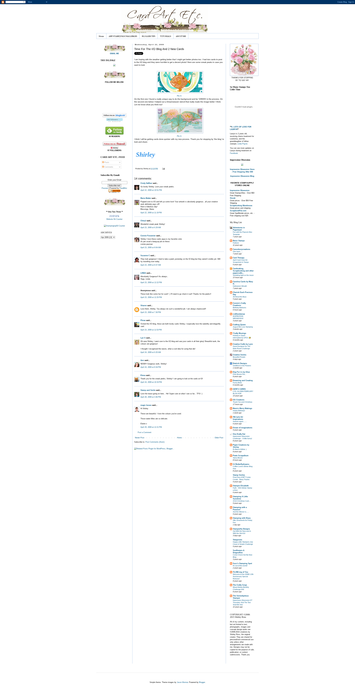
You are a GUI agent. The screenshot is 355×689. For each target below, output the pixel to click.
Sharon (143, 305)
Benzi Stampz (239, 241)
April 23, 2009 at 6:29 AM (150, 227)
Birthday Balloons (239, 308)
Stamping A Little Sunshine (240, 497)
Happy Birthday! (239, 411)
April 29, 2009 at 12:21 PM (151, 427)
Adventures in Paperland (239, 229)
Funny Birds (237, 383)
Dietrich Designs (240, 363)
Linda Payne (242, 144)
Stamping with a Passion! (240, 508)
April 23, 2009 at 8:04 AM (150, 247)
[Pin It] (179, 81)
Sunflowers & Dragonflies (238, 551)
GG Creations (238, 400)
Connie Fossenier (148, 236)
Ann (142, 360)
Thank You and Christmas (242, 402)
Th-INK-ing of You (240, 572)
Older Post (219, 438)
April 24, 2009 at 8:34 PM (150, 367)
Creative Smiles (239, 355)
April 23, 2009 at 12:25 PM (151, 297)
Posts (106, 162)
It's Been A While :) (240, 449)
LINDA (143, 273)
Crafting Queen (239, 325)
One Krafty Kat (239, 434)
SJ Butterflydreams (241, 464)
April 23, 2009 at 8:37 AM (150, 265)
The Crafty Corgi (240, 585)
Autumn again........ (240, 421)
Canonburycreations (241, 249)
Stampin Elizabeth (241, 486)
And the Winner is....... (241, 512)
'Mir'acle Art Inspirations (238, 418)
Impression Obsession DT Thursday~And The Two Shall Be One (242, 602)
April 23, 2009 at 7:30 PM (150, 312)
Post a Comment (144, 432)
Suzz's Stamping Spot (242, 563)
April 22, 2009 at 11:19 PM (151, 213)
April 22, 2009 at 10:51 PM (151, 190)
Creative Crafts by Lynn (243, 344)
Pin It (179, 96)
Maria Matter (145, 198)
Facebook (234, 153)
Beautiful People (239, 357)
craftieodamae (239, 314)
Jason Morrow (182, 682)
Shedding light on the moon (243, 275)
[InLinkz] (114, 65)
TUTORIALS (165, 36)
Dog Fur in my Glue (241, 372)
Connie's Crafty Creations (239, 304)
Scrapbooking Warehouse (241, 205)
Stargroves (237, 540)
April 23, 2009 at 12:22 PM (151, 282)
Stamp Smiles (239, 475)
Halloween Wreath (240, 286)
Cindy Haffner (146, 183)
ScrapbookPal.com (238, 211)
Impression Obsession (239, 190)
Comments (108, 167)
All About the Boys (239, 297)
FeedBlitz (123, 188)
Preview (105, 188)
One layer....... (238, 252)
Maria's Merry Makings (242, 408)
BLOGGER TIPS (148, 36)
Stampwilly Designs (241, 529)
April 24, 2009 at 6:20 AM (150, 352)
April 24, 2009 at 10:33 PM (151, 382)
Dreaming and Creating (243, 380)
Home (101, 36)
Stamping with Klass (242, 518)
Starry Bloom (238, 458)
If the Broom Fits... (239, 374)
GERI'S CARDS (239, 389)
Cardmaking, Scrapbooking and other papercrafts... (243, 271)
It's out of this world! (240, 566)
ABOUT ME (181, 36)
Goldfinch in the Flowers (242, 366)
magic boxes (145, 405)
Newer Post (139, 438)
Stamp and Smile (147, 390)
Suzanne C (145, 255)
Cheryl (143, 221)
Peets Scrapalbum (240, 456)
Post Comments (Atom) (154, 442)
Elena (142, 375)
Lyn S (142, 338)
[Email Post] (163, 169)
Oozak (232, 198)
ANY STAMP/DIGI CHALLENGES (123, 36)
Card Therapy (238, 258)
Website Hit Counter (114, 219)
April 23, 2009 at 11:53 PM (151, 330)
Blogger (202, 682)
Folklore (236, 243)
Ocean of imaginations (242, 428)
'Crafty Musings (239, 333)
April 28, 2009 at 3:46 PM (150, 397)
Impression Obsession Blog (242, 176)
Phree (142, 320)
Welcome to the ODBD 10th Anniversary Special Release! (243, 576)
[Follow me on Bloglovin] (114, 117)
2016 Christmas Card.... (242, 501)
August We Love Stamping (243, 327)
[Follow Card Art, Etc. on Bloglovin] (114, 121)
